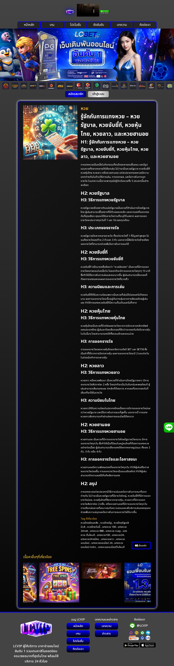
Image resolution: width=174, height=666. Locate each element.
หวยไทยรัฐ (106, 523)
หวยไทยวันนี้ (93, 527)
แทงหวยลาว (107, 539)
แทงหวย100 (103, 535)
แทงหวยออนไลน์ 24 (101, 543)
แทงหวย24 (117, 535)
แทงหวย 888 (97, 531)
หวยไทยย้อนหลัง (89, 523)
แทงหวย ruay (113, 531)
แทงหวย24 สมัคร (90, 539)
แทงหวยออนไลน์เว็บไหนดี (111, 547)
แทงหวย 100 (109, 527)
